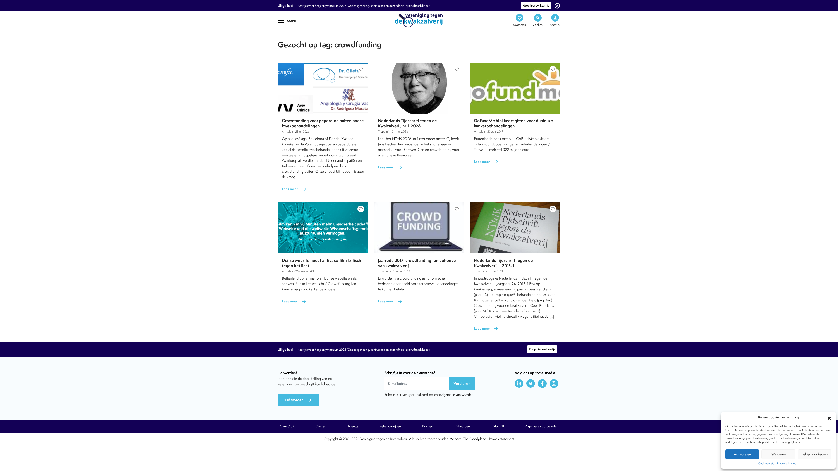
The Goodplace (474, 439)
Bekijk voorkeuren (815, 454)
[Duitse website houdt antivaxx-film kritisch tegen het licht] (323, 227)
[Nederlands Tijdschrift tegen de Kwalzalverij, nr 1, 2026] (419, 88)
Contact (321, 426)
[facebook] (542, 383)
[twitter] (530, 383)
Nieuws (353, 426)
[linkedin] (519, 383)
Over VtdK (287, 426)
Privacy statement (501, 439)
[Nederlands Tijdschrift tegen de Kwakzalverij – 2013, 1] (515, 227)
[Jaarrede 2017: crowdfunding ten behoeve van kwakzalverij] (419, 227)
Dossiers (428, 426)
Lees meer (294, 188)
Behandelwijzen (390, 426)
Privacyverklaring (786, 463)
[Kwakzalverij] (419, 20)
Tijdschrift (292, 38)
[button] (829, 417)
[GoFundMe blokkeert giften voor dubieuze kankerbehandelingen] (515, 88)
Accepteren (742, 454)
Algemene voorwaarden (541, 426)
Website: (456, 439)
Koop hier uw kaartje (536, 5)
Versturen (462, 383)
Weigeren (778, 454)
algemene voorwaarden (457, 394)
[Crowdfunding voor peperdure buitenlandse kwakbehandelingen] (323, 88)
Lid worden (298, 400)
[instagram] (554, 383)
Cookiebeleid (766, 463)
